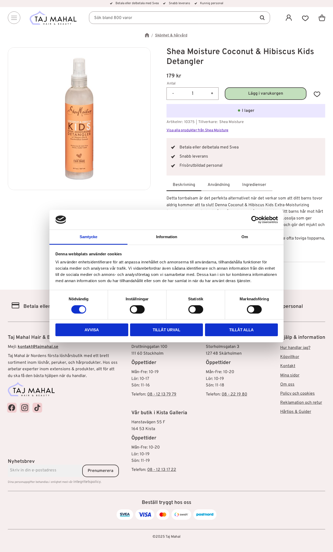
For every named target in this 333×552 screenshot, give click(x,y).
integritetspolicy (87, 482)
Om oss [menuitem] (287, 384)
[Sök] (262, 18)
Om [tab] (244, 237)
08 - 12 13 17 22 (161, 469)
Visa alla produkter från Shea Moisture (197, 130)
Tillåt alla (241, 330)
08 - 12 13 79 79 (161, 394)
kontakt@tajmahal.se (38, 346)
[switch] (137, 309)
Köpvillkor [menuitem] (289, 357)
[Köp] (265, 93)
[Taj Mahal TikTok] (37, 407)
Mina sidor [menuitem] (289, 375)
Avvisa (92, 330)
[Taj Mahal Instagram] (24, 407)
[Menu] (14, 17)
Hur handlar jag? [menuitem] (295, 347)
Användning (219, 184)
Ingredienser (254, 184)
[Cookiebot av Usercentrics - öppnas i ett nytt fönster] (255, 220)
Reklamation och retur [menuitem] (301, 402)
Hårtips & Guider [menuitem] (295, 411)
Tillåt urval (166, 330)
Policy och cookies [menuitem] (297, 393)
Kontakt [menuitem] (287, 366)
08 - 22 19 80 (234, 394)
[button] (305, 17)
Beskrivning (184, 184)
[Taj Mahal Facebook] (12, 407)
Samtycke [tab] (88, 237)
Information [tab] (166, 237)
